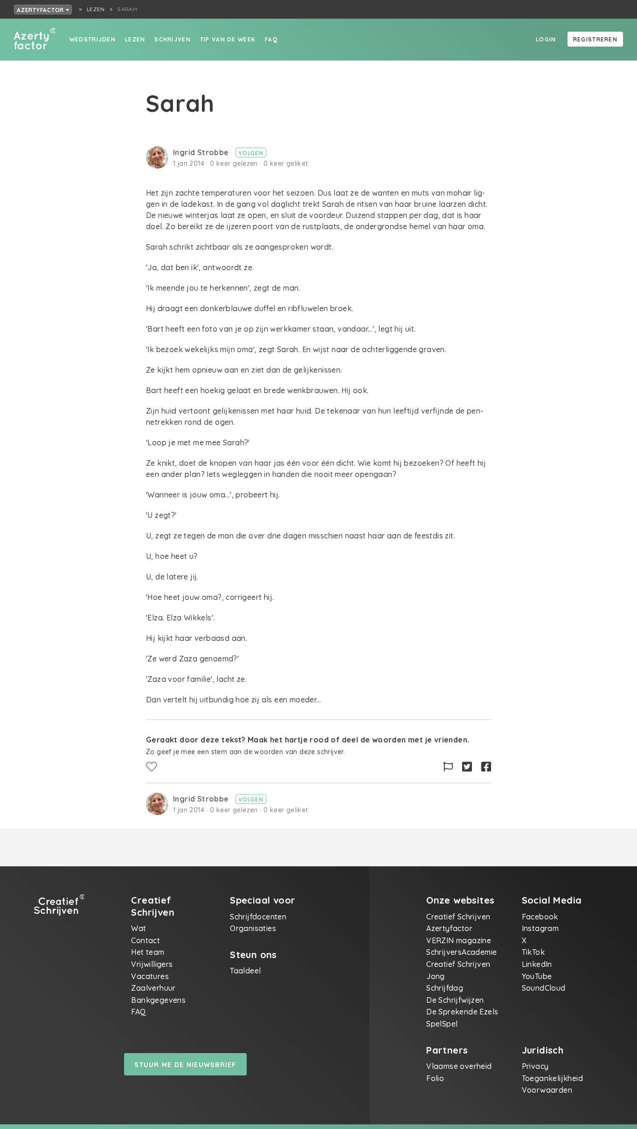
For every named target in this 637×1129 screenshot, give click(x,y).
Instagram (540, 928)
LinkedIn (537, 964)
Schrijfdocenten (258, 916)
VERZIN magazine (458, 940)
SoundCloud (544, 988)
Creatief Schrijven (458, 916)
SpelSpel (441, 1023)
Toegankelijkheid (552, 1078)
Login (546, 39)
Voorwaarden (547, 1090)
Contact (145, 940)
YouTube (537, 976)
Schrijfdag (444, 988)
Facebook (540, 916)
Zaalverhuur (153, 988)
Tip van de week (228, 39)
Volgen (250, 153)
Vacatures (150, 976)
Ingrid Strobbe (202, 152)
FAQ (271, 39)
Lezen (135, 39)
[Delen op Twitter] (467, 767)
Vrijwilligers (152, 964)
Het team (147, 952)
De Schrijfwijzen (455, 1000)
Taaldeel (245, 970)
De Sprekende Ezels (462, 1011)
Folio (435, 1078)
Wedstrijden (92, 39)
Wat (138, 928)
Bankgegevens (158, 1000)
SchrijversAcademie (461, 952)
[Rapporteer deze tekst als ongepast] (448, 767)
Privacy (535, 1066)
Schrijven (172, 39)
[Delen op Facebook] (486, 767)
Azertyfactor (41, 10)
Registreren (595, 39)
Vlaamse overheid (459, 1066)
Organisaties (253, 928)
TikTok (533, 952)
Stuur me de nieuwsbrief (185, 1065)
